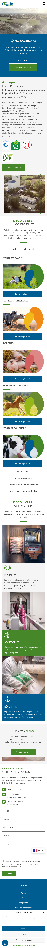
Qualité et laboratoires (23, 908)
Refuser (23, 934)
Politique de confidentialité (29, 945)
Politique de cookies (15, 945)
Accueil (23, 893)
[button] (44, 912)
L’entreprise (23, 898)
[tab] (23, 249)
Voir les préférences (24, 940)
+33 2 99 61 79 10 (14, 789)
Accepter (23, 928)
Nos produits (23, 903)
